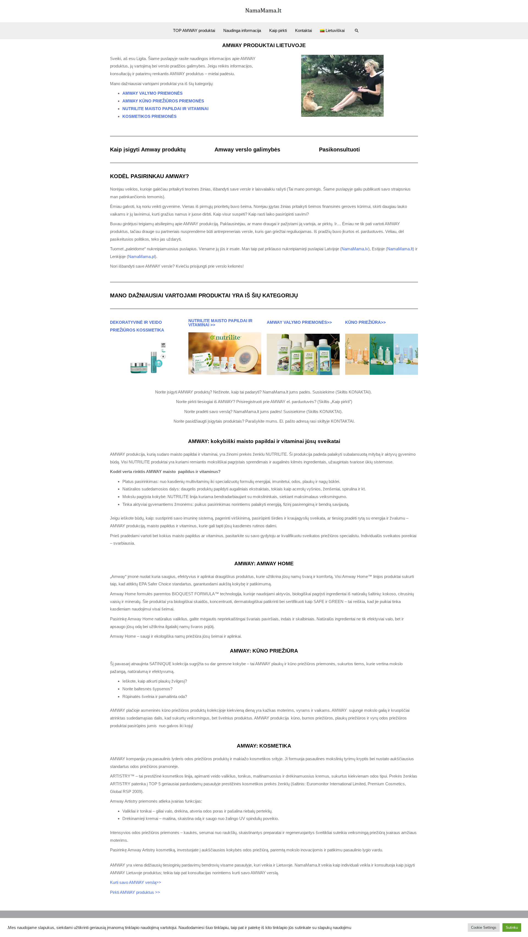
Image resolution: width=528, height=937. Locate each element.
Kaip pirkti (278, 30)
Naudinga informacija (242, 30)
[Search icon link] (356, 30)
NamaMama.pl (141, 256)
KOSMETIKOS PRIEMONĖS (149, 116)
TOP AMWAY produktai (194, 30)
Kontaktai (303, 30)
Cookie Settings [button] (483, 927)
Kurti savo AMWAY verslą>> (136, 882)
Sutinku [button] (512, 927)
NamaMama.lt (400, 248)
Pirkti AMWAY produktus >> (135, 892)
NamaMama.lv (355, 248)
